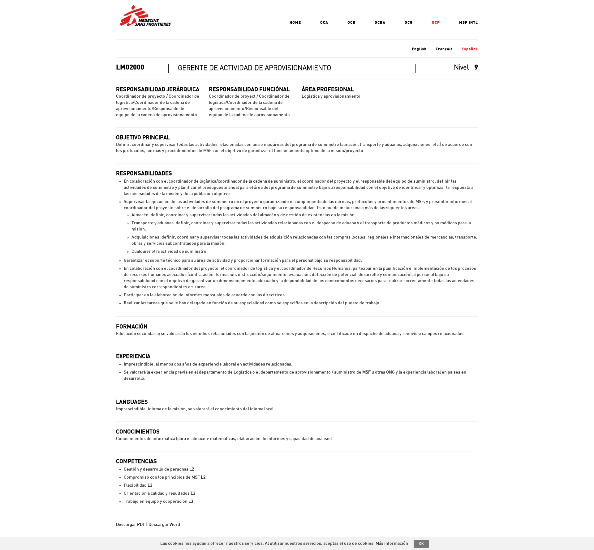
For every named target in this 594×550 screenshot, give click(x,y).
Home (295, 22)
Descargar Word (164, 524)
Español (469, 49)
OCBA (380, 22)
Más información (392, 543)
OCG (409, 22)
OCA (324, 22)
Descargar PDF (130, 524)
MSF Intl (468, 22)
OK (421, 543)
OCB (351, 22)
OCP (436, 22)
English (419, 49)
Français (444, 49)
